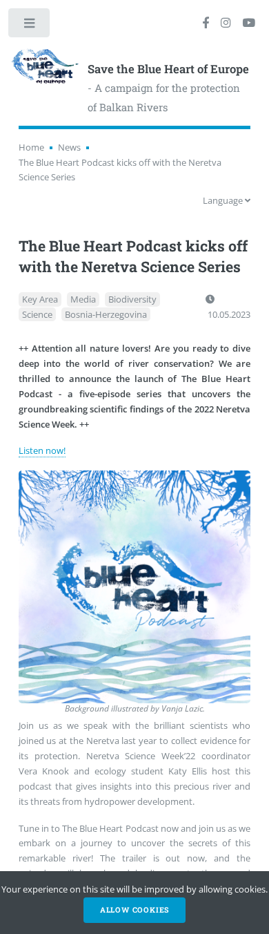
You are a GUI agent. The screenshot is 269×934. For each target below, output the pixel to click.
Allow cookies (134, 910)
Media (83, 299)
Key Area (40, 299)
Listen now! (42, 450)
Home (31, 147)
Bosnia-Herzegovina (106, 314)
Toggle (30, 26)
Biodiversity (132, 299)
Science (37, 314)
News (69, 147)
